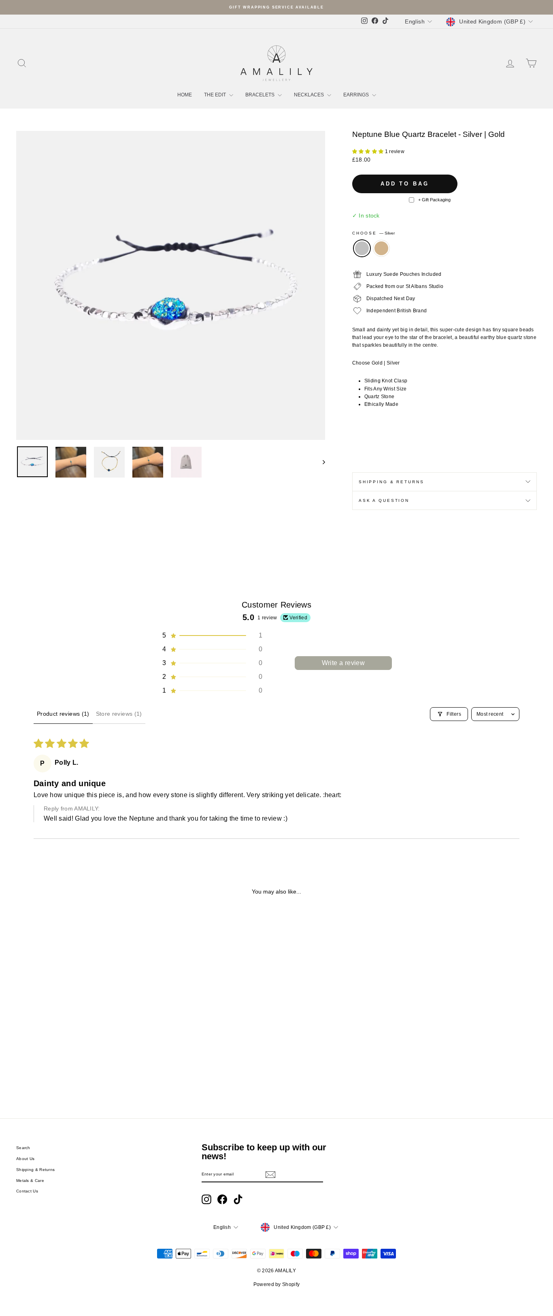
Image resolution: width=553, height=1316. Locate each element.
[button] (368, 151)
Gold (381, 248)
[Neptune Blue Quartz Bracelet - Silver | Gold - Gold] (83, 1070)
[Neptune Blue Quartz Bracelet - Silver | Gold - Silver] (73, 1070)
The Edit (215, 95)
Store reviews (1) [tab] (119, 713)
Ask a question (384, 500)
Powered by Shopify (276, 1284)
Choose (373, 233)
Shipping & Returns (391, 482)
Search (23, 1147)
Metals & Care (30, 1180)
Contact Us (27, 1191)
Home (184, 95)
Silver (362, 248)
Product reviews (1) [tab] (63, 713)
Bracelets (260, 95)
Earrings (356, 95)
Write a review (343, 662)
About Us (25, 1158)
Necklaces (309, 95)
